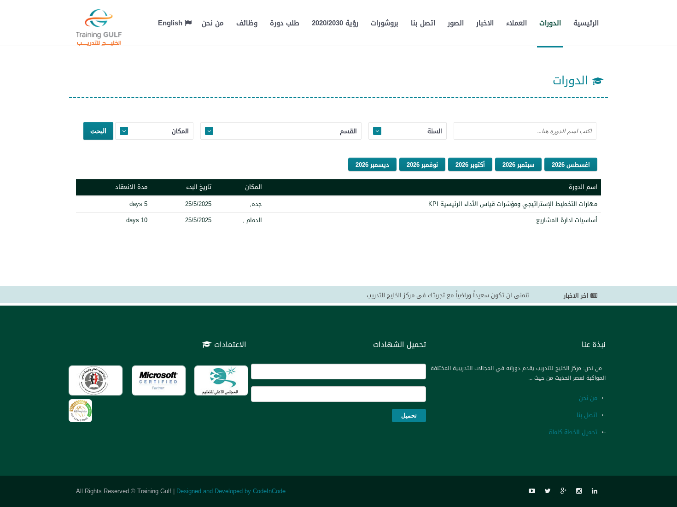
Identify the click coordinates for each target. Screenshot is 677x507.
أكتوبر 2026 (470, 165)
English (171, 23)
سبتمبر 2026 (518, 165)
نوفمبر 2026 (422, 165)
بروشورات (384, 23)
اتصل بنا (423, 23)
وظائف (246, 23)
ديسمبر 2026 (372, 165)
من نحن (213, 23)
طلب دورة (284, 23)
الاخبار (485, 23)
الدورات (550, 23)
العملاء (516, 23)
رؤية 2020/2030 (335, 23)
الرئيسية (586, 23)
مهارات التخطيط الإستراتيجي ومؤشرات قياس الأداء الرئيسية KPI (512, 204)
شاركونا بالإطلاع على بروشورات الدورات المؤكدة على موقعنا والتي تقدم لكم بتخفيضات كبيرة (410, 296)
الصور (456, 23)
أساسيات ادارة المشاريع (566, 220)
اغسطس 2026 (571, 165)
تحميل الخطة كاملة (573, 432)
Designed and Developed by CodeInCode (231, 491)
